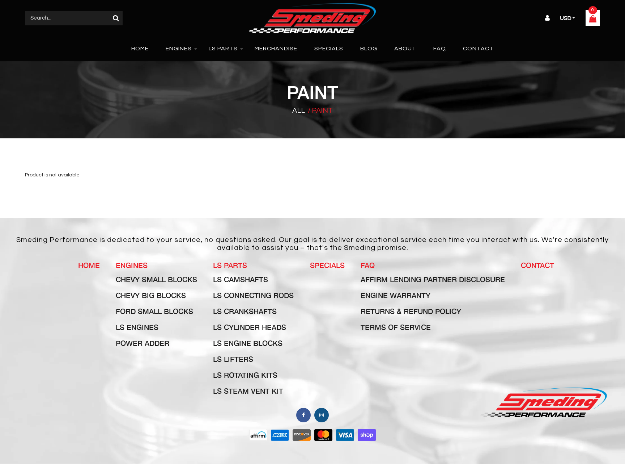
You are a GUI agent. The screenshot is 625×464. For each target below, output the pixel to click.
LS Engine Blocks (247, 343)
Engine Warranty (395, 295)
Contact (537, 265)
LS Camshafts (240, 279)
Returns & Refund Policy (411, 311)
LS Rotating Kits (245, 375)
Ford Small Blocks (154, 311)
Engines (132, 265)
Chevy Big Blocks (151, 295)
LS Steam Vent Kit (248, 390)
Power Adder (142, 343)
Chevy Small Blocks (156, 279)
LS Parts (230, 265)
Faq (368, 265)
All (298, 110)
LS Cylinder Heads (249, 327)
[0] (593, 19)
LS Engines (137, 327)
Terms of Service (396, 327)
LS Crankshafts (245, 311)
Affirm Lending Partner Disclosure (433, 279)
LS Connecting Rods (253, 295)
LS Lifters (233, 359)
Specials (327, 265)
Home (89, 265)
